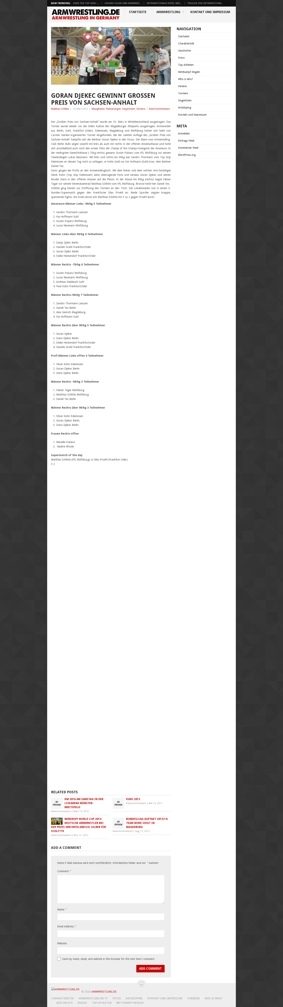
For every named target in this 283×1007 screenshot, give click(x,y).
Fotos (181, 57)
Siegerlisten (128, 108)
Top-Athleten (186, 64)
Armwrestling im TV (93, 998)
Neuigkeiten (98, 108)
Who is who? (185, 79)
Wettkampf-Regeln (189, 71)
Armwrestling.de (103, 991)
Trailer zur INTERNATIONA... (205, 3)
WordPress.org (187, 154)
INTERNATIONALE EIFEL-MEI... (164, 3)
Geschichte (184, 50)
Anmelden (184, 133)
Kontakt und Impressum (210, 12)
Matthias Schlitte (60, 108)
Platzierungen (113, 108)
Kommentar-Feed (188, 147)
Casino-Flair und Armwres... (123, 3)
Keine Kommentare (159, 108)
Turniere (140, 108)
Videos (82, 1002)
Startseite (137, 12)
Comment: (64, 871)
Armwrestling (168, 12)
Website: (62, 943)
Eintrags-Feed (186, 140)
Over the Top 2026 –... (86, 3)
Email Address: (66, 926)
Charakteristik (186, 43)
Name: (61, 909)
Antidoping (184, 107)
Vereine (182, 86)
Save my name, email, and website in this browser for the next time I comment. (108, 958)
